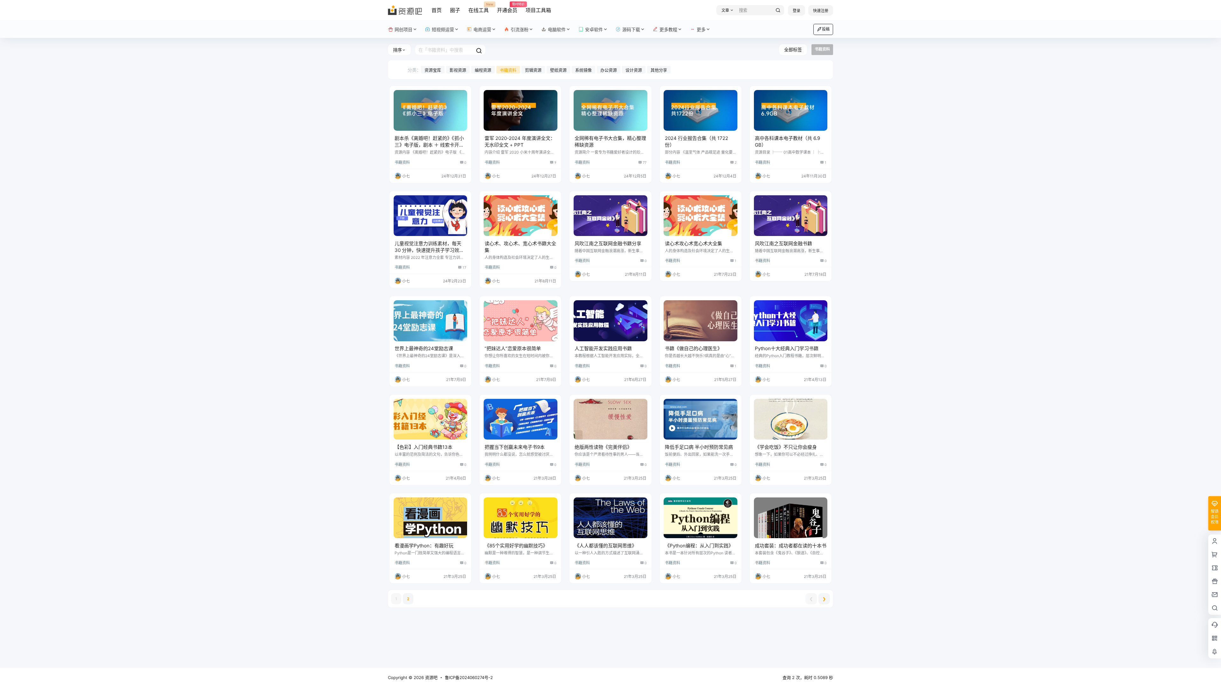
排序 (397, 49)
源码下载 (631, 29)
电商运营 (482, 29)
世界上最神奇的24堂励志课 (424, 348)
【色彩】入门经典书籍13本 (423, 447)
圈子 (455, 10)
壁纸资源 (558, 70)
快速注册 (820, 10)
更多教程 (668, 29)
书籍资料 (508, 70)
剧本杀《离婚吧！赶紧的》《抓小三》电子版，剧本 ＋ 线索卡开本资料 (429, 145)
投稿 (826, 29)
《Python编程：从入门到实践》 (699, 546)
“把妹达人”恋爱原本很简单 (513, 348)
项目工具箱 (538, 10)
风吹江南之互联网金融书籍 (783, 243)
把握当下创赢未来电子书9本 (515, 447)
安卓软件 (594, 29)
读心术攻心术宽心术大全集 (693, 243)
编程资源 (483, 70)
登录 (796, 10)
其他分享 (659, 70)
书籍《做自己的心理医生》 (693, 348)
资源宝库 (432, 70)
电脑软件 (557, 29)
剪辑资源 (533, 70)
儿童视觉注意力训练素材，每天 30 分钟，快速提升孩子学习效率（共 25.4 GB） (429, 250)
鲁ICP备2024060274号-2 (469, 677)
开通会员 (507, 8)
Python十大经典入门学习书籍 (786, 348)
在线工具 (478, 8)
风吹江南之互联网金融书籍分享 (608, 243)
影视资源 (458, 70)
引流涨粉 (519, 29)
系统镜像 (583, 70)
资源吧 (431, 677)
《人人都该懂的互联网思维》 (606, 546)
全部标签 (793, 49)
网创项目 (403, 29)
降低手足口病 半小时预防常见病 (699, 447)
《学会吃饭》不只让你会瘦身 (786, 447)
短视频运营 (443, 29)
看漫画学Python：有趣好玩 (424, 546)
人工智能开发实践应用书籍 (603, 348)
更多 (701, 29)
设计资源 (633, 70)
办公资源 (608, 70)
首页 (436, 10)
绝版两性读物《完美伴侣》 (603, 447)
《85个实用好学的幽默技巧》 (516, 546)
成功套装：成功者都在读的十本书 (790, 546)
